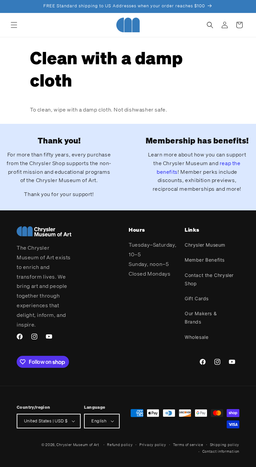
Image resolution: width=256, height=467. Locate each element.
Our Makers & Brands (201, 318)
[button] (14, 25)
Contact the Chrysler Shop (209, 279)
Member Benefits (205, 260)
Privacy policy (152, 444)
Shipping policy (225, 444)
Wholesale (196, 337)
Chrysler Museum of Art (77, 444)
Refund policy (120, 444)
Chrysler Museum (205, 245)
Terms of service (188, 444)
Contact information (220, 451)
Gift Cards (197, 298)
